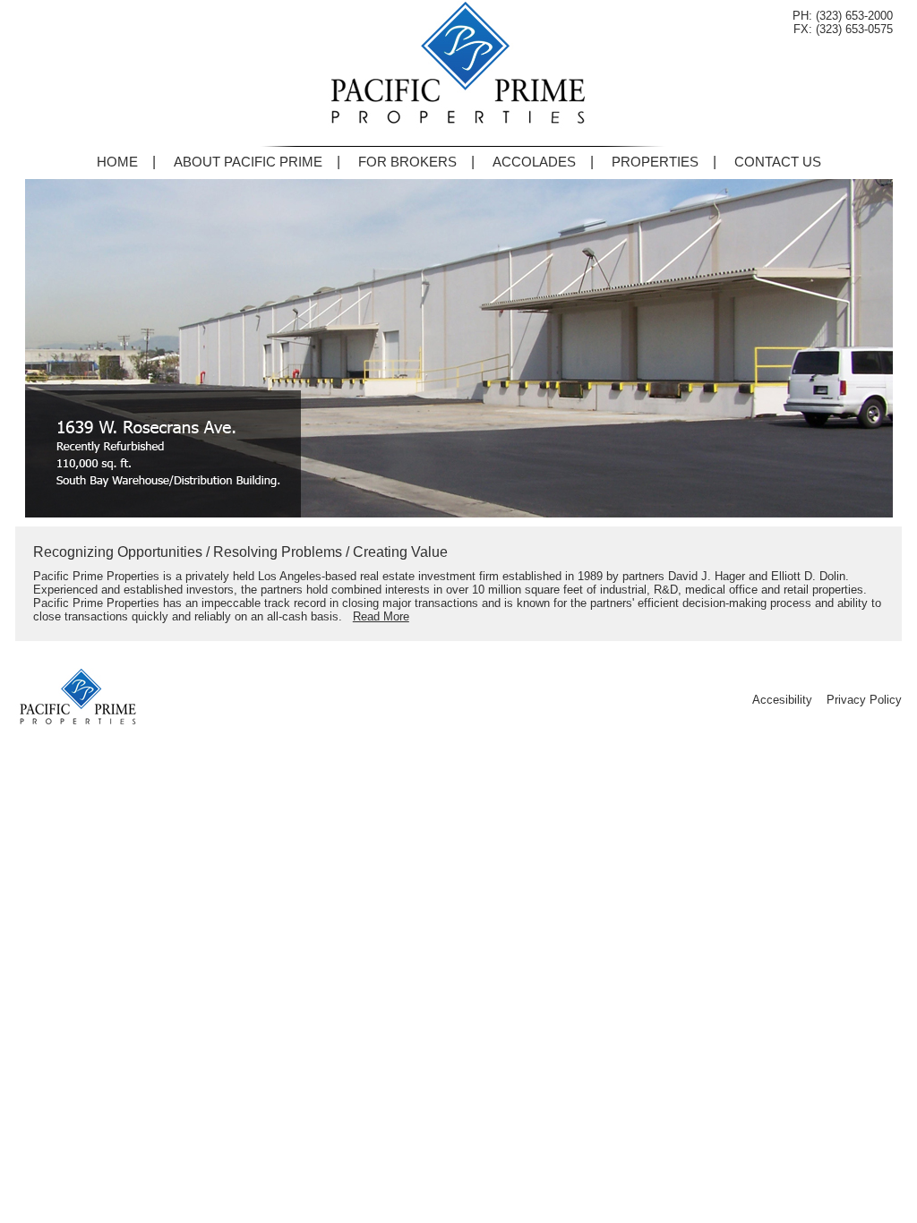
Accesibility (782, 699)
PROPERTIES (655, 162)
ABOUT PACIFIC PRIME (248, 162)
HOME (117, 162)
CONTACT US (777, 162)
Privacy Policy (864, 699)
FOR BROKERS (407, 162)
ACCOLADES (534, 162)
